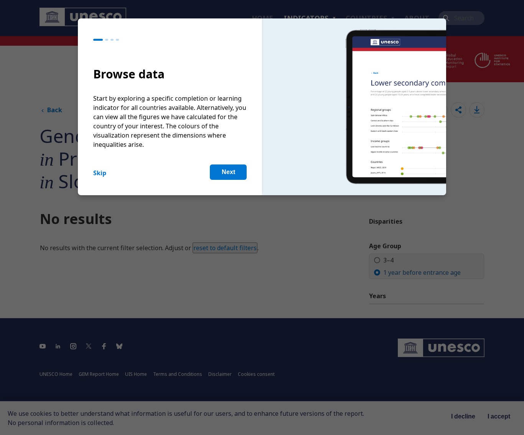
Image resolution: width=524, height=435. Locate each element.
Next (228, 172)
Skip (99, 173)
